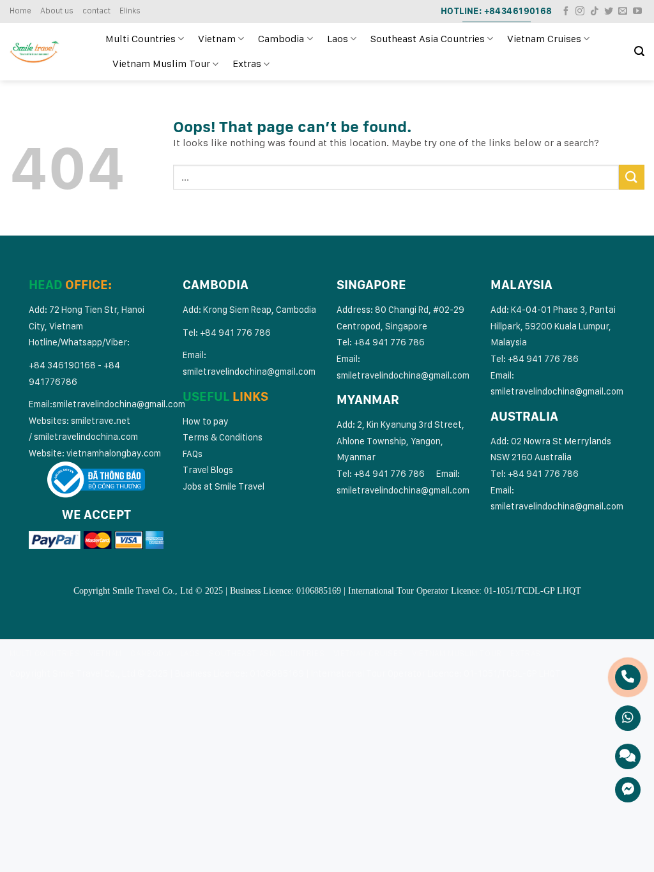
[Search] (639, 51)
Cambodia (281, 39)
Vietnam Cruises (544, 39)
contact (96, 10)
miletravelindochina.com (88, 436)
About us (56, 10)
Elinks (130, 10)
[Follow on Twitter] (608, 11)
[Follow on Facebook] (565, 11)
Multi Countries (140, 39)
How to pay (206, 421)
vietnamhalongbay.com (113, 452)
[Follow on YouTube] (637, 11)
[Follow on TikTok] (594, 11)
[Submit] (631, 177)
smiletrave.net (101, 420)
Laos (337, 39)
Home (20, 10)
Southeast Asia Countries (427, 39)
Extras (246, 63)
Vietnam (217, 39)
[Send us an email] (622, 11)
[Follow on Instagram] (579, 11)
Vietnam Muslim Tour (161, 63)
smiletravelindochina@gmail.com (118, 403)
